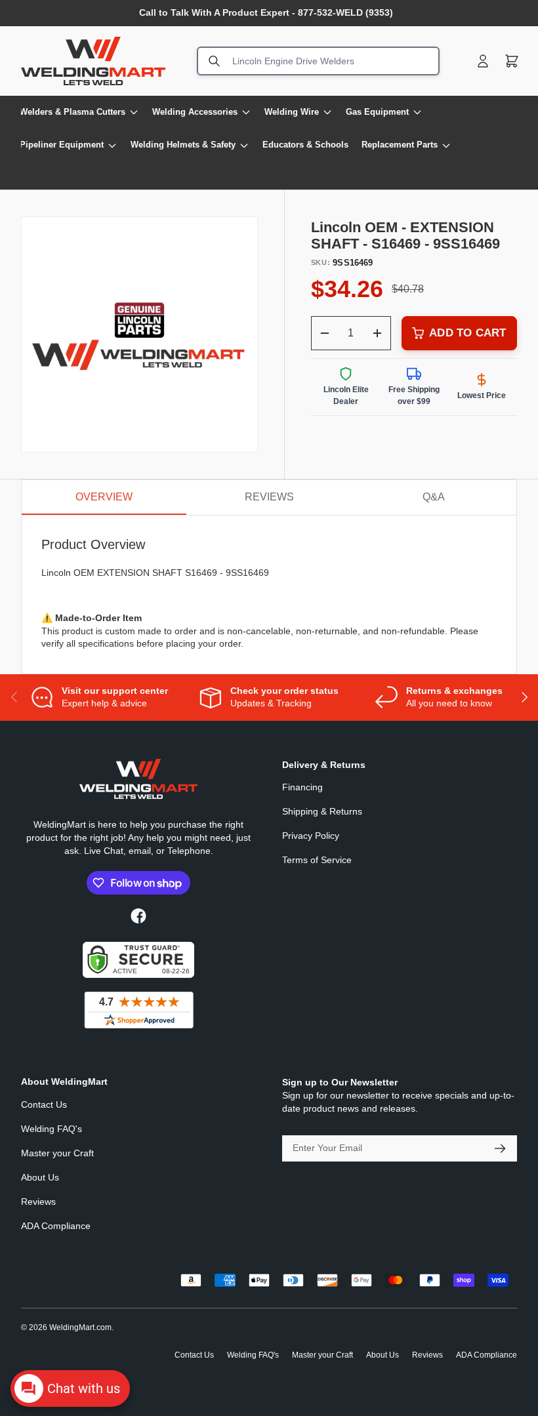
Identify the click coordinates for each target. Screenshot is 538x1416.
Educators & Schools (305, 145)
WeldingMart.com (80, 1327)
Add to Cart (467, 333)
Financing (302, 787)
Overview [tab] (104, 496)
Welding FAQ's (51, 1128)
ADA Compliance (56, 1226)
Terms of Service (317, 860)
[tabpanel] (269, 595)
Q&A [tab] (434, 496)
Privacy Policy (310, 835)
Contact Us (44, 1104)
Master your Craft (57, 1153)
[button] (512, 61)
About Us (40, 1177)
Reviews (38, 1201)
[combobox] (318, 61)
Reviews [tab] (269, 496)
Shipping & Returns (322, 811)
